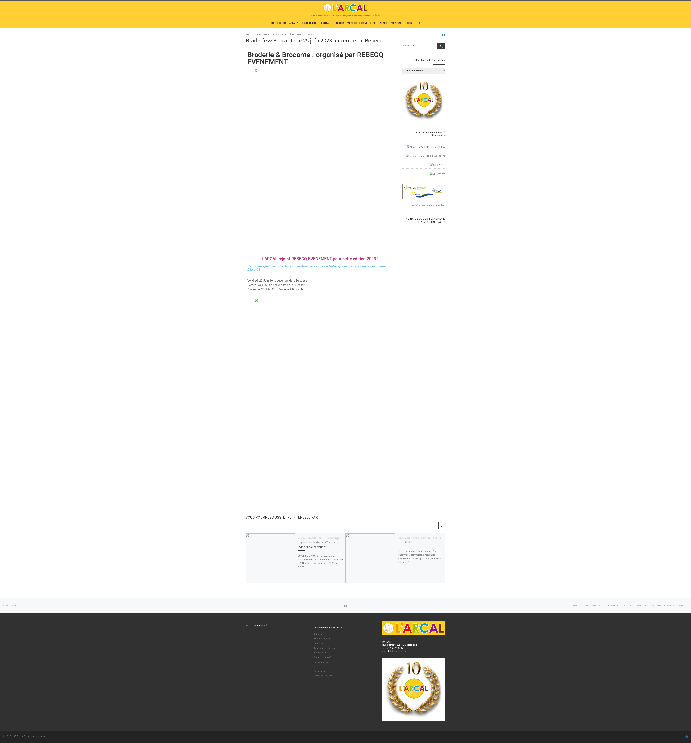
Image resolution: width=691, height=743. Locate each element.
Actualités (319, 634)
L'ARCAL (16, 736)
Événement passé (322, 657)
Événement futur (322, 652)
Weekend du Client (323, 675)
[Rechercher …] (441, 46)
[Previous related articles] (434, 525)
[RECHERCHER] (419, 46)
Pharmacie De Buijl (436, 147)
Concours (318, 643)
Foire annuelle (321, 661)
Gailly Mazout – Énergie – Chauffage (428, 204)
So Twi (442, 173)
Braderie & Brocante (323, 638)
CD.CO (442, 164)
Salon (317, 666)
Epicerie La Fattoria (436, 155)
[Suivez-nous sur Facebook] (443, 35)
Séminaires (319, 671)
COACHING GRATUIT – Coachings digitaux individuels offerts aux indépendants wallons (319, 542)
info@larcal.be (398, 651)
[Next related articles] (441, 525)
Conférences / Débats (324, 648)
